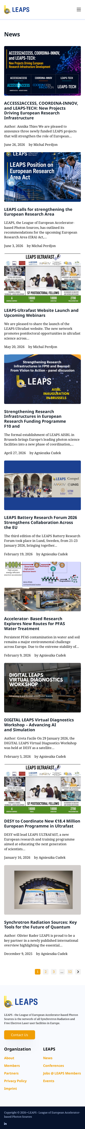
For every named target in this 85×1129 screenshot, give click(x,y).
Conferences (53, 1065)
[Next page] (78, 972)
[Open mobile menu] (79, 9)
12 (70, 971)
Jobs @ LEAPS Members (62, 1073)
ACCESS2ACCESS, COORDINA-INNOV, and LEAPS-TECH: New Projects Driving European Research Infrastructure (41, 110)
